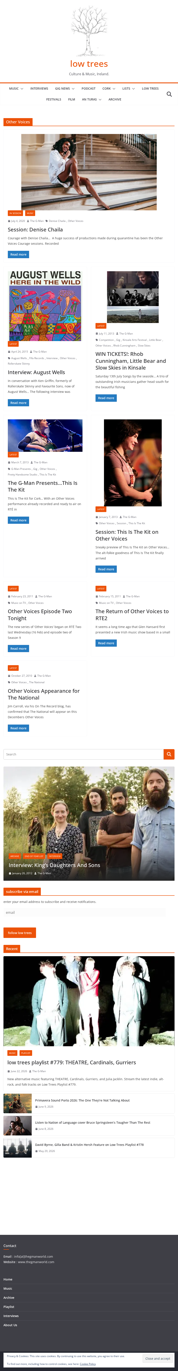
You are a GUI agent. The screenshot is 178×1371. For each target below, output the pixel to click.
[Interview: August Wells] (45, 306)
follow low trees (20, 933)
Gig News (62, 88)
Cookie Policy (88, 1364)
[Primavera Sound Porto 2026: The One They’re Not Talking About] (17, 1103)
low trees (89, 63)
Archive (115, 99)
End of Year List (34, 856)
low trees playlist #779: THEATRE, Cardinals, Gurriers (71, 1062)
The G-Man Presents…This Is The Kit (42, 486)
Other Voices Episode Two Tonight (40, 614)
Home (7, 1279)
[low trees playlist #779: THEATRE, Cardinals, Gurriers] (89, 1001)
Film (71, 99)
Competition (106, 340)
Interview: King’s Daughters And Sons (54, 865)
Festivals (53, 99)
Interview (52, 358)
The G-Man (37, 221)
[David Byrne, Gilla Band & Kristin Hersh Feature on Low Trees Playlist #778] (17, 1148)
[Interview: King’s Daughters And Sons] (89, 769)
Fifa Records (36, 358)
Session (121, 523)
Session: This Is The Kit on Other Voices (127, 535)
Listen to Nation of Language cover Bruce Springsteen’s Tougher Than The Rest (92, 1122)
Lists (126, 88)
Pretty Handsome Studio (22, 474)
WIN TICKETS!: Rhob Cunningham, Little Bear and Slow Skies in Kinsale (131, 360)
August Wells (19, 358)
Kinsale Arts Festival (135, 340)
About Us (10, 1325)
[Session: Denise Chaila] (89, 172)
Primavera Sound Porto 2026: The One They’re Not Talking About (82, 1100)
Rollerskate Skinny (19, 363)
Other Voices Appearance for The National (44, 694)
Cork (106, 88)
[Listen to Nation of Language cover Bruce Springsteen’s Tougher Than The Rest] (17, 1125)
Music (14, 88)
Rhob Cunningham (124, 345)
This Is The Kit (48, 474)
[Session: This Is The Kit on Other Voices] (133, 462)
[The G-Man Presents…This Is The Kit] (45, 435)
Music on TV (18, 603)
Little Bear (155, 340)
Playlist (25, 1053)
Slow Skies (144, 345)
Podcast (89, 88)
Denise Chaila (57, 221)
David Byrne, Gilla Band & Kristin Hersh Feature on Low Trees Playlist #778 (89, 1145)
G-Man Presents (21, 469)
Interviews (39, 88)
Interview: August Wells (36, 372)
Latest (13, 343)
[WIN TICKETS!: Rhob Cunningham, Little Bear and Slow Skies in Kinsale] (133, 297)
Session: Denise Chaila (35, 229)
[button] (21, 88)
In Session (15, 213)
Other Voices (75, 221)
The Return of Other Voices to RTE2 (132, 614)
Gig (118, 340)
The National (36, 682)
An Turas (89, 99)
